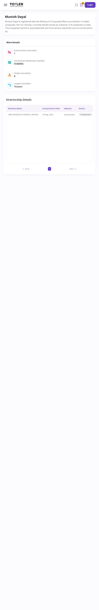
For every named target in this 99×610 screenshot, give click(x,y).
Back (27, 169)
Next (72, 169)
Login (90, 4)
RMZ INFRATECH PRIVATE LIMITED (23, 114)
